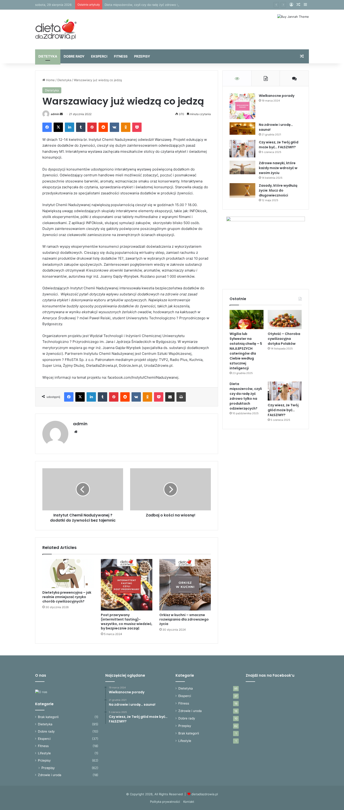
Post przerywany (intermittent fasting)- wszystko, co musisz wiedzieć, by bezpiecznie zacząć (126, 622)
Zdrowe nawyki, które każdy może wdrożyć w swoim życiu (278, 168)
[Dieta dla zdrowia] (56, 29)
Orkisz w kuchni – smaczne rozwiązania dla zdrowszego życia (184, 619)
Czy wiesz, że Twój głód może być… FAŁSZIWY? (278, 144)
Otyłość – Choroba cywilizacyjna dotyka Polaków (284, 338)
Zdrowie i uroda (49, 775)
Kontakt (188, 801)
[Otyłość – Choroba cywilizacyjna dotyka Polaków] (285, 319)
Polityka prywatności (165, 801)
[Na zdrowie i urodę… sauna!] (242, 128)
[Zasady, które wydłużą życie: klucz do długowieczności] (242, 190)
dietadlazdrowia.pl (204, 794)
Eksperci (99, 56)
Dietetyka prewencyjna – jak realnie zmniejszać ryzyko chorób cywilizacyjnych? (66, 597)
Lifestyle (44, 753)
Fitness (121, 56)
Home (50, 80)
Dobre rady (74, 56)
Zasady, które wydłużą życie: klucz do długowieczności (278, 190)
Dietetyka (47, 56)
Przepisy (142, 56)
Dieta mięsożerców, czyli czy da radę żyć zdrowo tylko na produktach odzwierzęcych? (168, 5)
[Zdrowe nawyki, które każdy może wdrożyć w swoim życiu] (242, 167)
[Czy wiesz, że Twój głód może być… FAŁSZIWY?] (242, 148)
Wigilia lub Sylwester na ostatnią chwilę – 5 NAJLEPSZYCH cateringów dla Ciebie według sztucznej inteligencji (246, 350)
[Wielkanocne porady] (242, 106)
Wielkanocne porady (276, 95)
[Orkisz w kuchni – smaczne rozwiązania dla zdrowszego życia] (185, 584)
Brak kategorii (48, 717)
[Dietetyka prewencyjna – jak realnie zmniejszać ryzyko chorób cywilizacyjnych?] (68, 573)
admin (55, 114)
